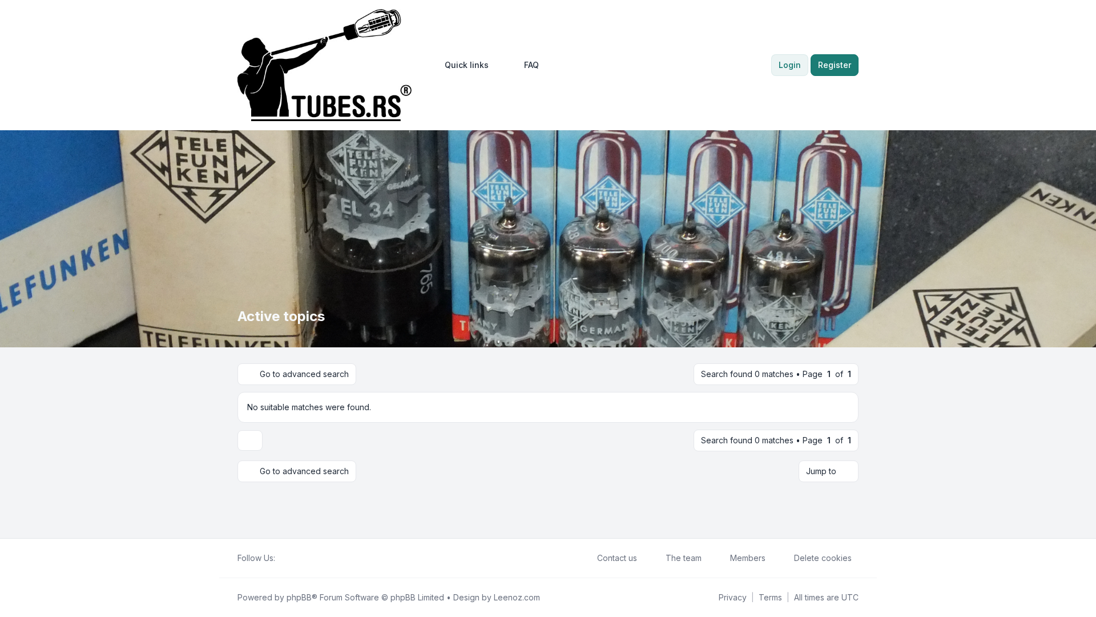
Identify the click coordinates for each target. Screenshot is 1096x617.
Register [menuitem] (834, 65)
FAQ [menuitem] (531, 65)
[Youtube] (300, 558)
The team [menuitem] (684, 558)
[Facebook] (282, 558)
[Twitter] (291, 558)
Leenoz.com (517, 597)
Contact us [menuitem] (617, 558)
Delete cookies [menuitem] (823, 558)
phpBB (299, 597)
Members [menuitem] (747, 558)
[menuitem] (461, 65)
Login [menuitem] (790, 65)
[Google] (309, 558)
